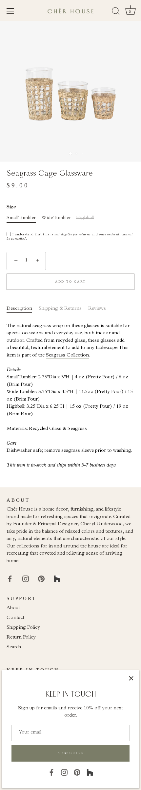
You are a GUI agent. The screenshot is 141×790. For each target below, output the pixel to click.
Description (19, 309)
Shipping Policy (23, 627)
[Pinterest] (77, 772)
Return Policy (21, 637)
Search (14, 647)
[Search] (116, 12)
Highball (85, 218)
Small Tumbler (21, 218)
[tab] (23, 309)
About (13, 608)
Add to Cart (70, 281)
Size (11, 207)
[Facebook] (51, 772)
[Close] (131, 678)
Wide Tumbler (56, 218)
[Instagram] (64, 772)
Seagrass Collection (67, 355)
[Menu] (10, 11)
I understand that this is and (69, 237)
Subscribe (71, 753)
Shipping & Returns (60, 309)
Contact (15, 618)
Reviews (97, 309)
